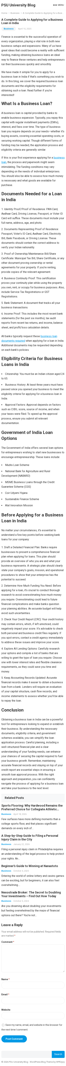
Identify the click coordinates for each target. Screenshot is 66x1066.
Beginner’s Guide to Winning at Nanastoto (29, 866)
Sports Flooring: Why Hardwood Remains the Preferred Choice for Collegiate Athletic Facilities (32, 809)
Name (5, 979)
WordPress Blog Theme (41, 1062)
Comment (7, 942)
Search (58, 1054)
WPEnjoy (60, 1062)
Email (5, 994)
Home (4, 13)
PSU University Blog (18, 5)
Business (14, 13)
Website (5, 1009)
